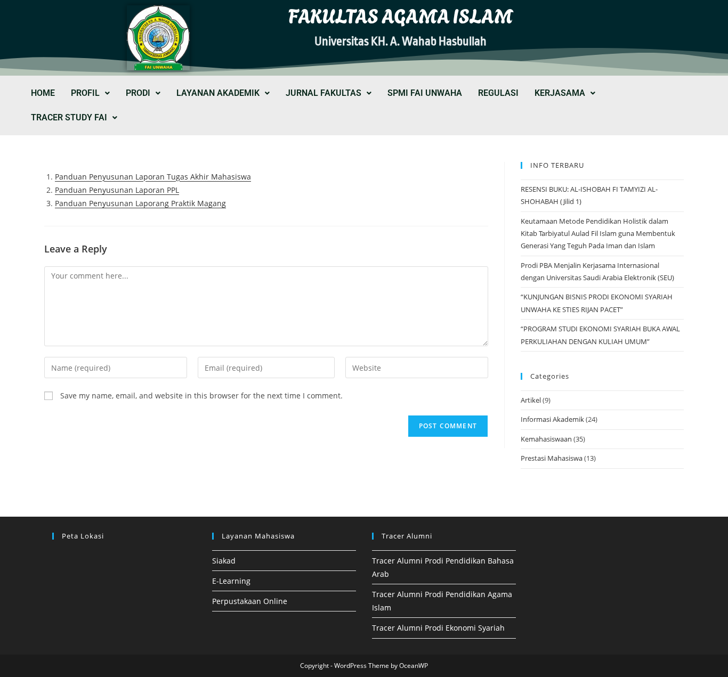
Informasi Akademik (552, 419)
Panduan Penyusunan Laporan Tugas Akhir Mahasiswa (153, 177)
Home (43, 93)
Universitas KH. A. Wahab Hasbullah (400, 41)
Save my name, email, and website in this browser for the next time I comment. (201, 395)
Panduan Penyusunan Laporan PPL (117, 190)
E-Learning (231, 581)
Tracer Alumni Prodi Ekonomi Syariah (438, 628)
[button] (90, 93)
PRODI (138, 93)
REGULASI (498, 93)
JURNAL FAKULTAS (323, 93)
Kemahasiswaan (546, 439)
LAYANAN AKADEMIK (218, 93)
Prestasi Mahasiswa (552, 458)
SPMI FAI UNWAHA (424, 93)
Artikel (531, 400)
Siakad (224, 561)
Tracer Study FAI (69, 117)
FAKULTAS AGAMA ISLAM (400, 15)
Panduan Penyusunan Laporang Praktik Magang (140, 203)
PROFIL (85, 93)
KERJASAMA (560, 93)
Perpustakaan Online (249, 601)
